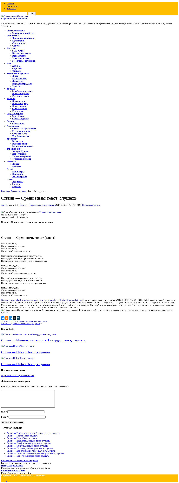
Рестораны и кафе (21, 131)
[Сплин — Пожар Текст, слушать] (17, 346)
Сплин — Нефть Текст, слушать (25, 364)
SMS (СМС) (18, 51)
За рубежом (18, 116)
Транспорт (12, 139)
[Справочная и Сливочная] (14, 16)
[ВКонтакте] (2, 318)
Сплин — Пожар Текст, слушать (25, 352)
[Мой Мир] (10, 318)
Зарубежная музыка (22, 91)
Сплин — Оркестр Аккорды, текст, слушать (28, 456)
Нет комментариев (91, 205)
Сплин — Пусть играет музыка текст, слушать (25, 321)
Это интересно (19, 176)
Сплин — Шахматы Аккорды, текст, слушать (28, 441)
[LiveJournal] (18, 318)
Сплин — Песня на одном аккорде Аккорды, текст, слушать (35, 453)
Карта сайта (12, 6)
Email (4, 417)
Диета (15, 76)
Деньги (15, 164)
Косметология (19, 78)
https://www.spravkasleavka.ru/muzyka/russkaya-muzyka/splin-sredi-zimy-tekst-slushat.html (41, 300)
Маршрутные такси (22, 146)
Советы (16, 46)
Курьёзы (16, 186)
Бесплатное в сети (21, 53)
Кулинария (18, 41)
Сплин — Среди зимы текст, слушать (38, 205)
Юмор (10, 179)
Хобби (10, 169)
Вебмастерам (19, 56)
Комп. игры (18, 171)
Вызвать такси (19, 144)
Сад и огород (18, 43)
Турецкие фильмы (21, 159)
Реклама (16, 166)
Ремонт (10, 121)
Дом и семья (13, 35)
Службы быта (19, 134)
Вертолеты (17, 141)
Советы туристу (20, 118)
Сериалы (17, 68)
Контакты (11, 8)
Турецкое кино (14, 149)
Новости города (20, 103)
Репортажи (17, 111)
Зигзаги (16, 184)
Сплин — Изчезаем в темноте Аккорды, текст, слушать (43, 340)
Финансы (11, 161)
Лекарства (17, 81)
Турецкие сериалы (21, 156)
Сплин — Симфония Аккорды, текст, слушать (29, 443)
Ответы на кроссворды (24, 128)
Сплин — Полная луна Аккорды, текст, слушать (30, 448)
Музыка (11, 88)
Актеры (16, 66)
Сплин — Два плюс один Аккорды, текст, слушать (31, 451)
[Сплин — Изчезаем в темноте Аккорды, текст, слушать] (28, 334)
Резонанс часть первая (50, 212)
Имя (4, 412)
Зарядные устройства (23, 33)
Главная (10, 3)
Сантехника (18, 123)
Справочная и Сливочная (14, 18)
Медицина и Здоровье (18, 73)
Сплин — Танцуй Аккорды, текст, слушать (27, 446)
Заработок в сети (20, 58)
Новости (11, 98)
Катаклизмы (18, 101)
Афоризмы (17, 181)
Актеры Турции (20, 151)
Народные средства (22, 83)
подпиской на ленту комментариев (17, 375)
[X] (14, 318)
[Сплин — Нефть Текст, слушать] (17, 358)
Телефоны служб (20, 136)
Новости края (19, 106)
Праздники (17, 174)
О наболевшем (19, 108)
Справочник (13, 126)
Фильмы (16, 71)
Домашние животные (23, 38)
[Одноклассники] (6, 318)
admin (4, 205)
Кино (9, 63)
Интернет (11, 48)
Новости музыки (20, 93)
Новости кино (19, 154)
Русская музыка (20, 96)
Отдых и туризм (15, 113)
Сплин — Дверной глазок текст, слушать (20, 323)
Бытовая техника (16, 30)
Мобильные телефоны (23, 61)
